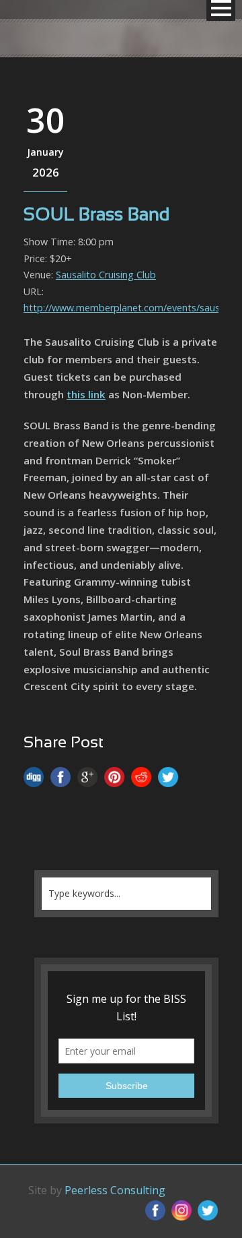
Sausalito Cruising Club (106, 274)
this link (86, 394)
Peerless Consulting (115, 1190)
